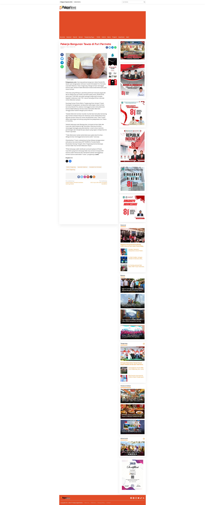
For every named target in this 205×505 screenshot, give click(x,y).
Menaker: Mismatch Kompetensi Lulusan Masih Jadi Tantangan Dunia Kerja (135, 250)
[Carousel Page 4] (134, 454)
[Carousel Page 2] (130, 454)
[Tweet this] (110, 47)
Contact (108, 502)
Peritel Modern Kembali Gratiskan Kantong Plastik (74, 182)
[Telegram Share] (112, 47)
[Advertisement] (102, 23)
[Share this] (107, 47)
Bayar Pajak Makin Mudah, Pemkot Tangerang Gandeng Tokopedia (132, 451)
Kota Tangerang (70, 169)
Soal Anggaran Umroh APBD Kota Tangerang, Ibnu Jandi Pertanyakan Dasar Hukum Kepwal (135, 368)
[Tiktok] (91, 177)
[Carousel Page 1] (128, 454)
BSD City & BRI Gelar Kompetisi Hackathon (99, 182)
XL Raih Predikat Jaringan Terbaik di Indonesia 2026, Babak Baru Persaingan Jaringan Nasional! (135, 258)
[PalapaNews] (68, 7)
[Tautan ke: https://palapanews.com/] (144, 344)
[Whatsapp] (115, 47)
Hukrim (62, 48)
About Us (87, 502)
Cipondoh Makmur (82, 167)
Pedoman (93, 502)
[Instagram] (85, 177)
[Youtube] (88, 177)
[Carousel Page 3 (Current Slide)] (132, 454)
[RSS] (94, 177)
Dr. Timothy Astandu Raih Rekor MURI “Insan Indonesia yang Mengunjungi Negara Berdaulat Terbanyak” (136, 266)
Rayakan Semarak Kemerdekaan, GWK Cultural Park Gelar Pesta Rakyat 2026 (132, 245)
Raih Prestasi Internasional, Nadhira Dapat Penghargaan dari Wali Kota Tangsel (136, 376)
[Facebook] (78, 177)
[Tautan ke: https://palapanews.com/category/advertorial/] (144, 439)
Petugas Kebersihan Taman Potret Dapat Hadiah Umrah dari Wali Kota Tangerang (132, 363)
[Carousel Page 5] (136, 454)
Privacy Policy (101, 502)
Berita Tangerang (71, 167)
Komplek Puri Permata (95, 167)
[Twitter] (81, 177)
